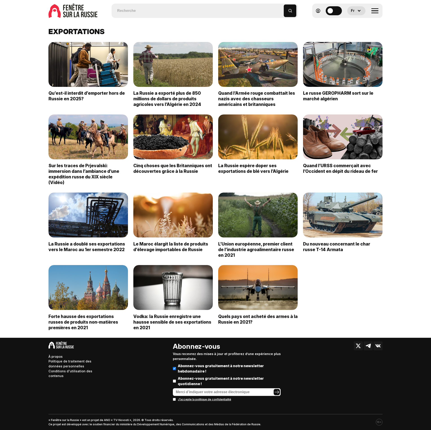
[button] (280, 8)
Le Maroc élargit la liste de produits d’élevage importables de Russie (170, 246)
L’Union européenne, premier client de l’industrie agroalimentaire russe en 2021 (256, 249)
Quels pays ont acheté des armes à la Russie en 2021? (258, 319)
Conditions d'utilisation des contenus (70, 373)
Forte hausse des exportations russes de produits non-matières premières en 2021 (83, 322)
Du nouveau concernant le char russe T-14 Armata (336, 246)
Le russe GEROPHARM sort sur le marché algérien (338, 95)
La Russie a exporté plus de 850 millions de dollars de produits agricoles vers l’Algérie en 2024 (167, 98)
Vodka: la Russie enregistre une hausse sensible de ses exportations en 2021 (172, 322)
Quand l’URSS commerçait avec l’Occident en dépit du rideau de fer (340, 168)
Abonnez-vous (196, 346)
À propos (55, 356)
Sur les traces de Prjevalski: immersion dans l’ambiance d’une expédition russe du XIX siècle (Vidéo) (83, 174)
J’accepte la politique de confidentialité (204, 399)
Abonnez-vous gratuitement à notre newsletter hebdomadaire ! (221, 368)
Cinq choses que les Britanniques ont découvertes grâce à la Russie (172, 168)
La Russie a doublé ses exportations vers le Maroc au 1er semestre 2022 (86, 246)
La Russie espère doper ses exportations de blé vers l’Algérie (253, 168)
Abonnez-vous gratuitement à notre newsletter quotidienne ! (221, 381)
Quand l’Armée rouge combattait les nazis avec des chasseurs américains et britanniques (256, 98)
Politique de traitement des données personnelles (69, 363)
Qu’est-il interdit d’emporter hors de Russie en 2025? (86, 95)
